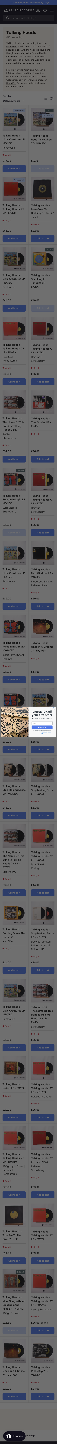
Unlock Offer (42, 727)
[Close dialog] (54, 708)
